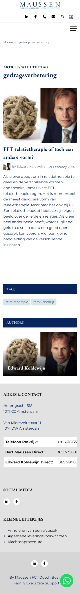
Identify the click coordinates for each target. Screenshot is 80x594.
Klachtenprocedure (25, 542)
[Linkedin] (26, 17)
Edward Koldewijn (31, 167)
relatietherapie (17, 302)
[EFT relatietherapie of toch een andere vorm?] (40, 115)
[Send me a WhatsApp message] (62, 17)
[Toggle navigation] (73, 29)
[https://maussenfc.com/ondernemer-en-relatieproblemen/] (7, 166)
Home (8, 42)
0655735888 (67, 452)
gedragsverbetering (33, 42)
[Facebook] (35, 17)
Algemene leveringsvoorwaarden (37, 536)
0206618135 (67, 442)
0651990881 (68, 462)
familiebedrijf (44, 302)
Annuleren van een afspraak (32, 530)
